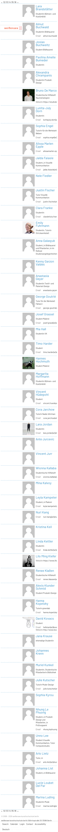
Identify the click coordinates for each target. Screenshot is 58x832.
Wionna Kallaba (46, 468)
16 (16, 2)
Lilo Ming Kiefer (46, 556)
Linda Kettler (44, 541)
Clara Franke (44, 208)
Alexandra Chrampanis (44, 73)
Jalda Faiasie (44, 158)
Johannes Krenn (42, 652)
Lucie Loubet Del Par (44, 784)
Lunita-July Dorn (43, 109)
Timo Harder (44, 343)
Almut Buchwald (42, 25)
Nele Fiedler (44, 176)
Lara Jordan (44, 424)
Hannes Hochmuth (43, 359)
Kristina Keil (44, 527)
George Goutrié (46, 296)
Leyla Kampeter (46, 497)
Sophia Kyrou (45, 695)
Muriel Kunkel (44, 665)
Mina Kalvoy (44, 483)
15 (13, 2)
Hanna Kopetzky (42, 602)
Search (5, 824)
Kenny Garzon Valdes (45, 262)
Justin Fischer (45, 190)
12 (4, 2)
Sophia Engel (44, 126)
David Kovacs (45, 618)
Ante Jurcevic (45, 439)
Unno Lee (42, 735)
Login (22, 824)
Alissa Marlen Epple (44, 145)
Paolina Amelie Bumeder (46, 58)
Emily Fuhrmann (42, 224)
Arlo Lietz (42, 753)
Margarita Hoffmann (42, 375)
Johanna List (44, 768)
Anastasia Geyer (42, 277)
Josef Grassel (45, 314)
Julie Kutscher (45, 680)
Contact (29, 824)
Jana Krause (44, 636)
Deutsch (5, 829)
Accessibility (40, 824)
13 (7, 2)
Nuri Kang (42, 512)
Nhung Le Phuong (42, 710)
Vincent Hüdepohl (42, 393)
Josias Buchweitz (43, 43)
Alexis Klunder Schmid (45, 587)
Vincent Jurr (44, 453)
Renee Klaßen (45, 570)
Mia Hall (41, 329)
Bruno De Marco (46, 90)
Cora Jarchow (45, 409)
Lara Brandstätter (44, 7)
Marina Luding (45, 797)
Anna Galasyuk (45, 241)
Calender (14, 824)
